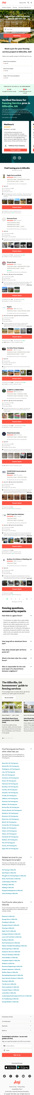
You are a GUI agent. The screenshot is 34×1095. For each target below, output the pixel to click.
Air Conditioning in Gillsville (10, 999)
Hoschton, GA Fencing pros (10, 792)
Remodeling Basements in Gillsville (12, 975)
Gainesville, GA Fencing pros (10, 766)
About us (4, 1030)
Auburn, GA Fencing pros (9, 831)
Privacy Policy (21, 1086)
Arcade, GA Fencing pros (9, 795)
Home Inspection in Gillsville (10, 987)
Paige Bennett (6, 715)
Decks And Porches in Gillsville (11, 879)
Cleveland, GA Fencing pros (10, 837)
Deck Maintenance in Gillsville (11, 943)
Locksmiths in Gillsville (9, 993)
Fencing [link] (15, 7)
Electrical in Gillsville (8, 916)
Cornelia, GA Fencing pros (9, 790)
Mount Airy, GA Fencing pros (10, 819)
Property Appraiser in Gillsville (11, 969)
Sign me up (17, 1055)
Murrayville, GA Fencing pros (10, 807)
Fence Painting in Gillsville (10, 893)
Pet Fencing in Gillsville (9, 870)
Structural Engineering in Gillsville (12, 966)
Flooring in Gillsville (8, 981)
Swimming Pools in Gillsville (10, 949)
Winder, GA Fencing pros (9, 828)
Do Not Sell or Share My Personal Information (17, 1091)
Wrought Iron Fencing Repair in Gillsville (14, 876)
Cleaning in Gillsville (8, 928)
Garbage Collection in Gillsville (11, 934)
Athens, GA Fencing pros (9, 834)
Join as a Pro (22, 3)
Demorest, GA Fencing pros (10, 816)
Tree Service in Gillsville (9, 984)
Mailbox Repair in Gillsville (10, 972)
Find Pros (17, 36)
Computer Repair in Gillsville (10, 990)
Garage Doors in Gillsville (9, 919)
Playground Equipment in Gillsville (12, 890)
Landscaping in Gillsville (9, 882)
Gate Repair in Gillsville (9, 873)
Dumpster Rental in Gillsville (10, 925)
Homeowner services (7, 1017)
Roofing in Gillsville (8, 940)
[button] (4, 201)
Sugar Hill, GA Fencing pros (10, 848)
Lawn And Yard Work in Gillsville (11, 937)
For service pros (6, 1021)
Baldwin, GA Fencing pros (9, 804)
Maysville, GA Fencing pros (10, 763)
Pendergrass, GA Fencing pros (11, 769)
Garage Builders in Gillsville (10, 1002)
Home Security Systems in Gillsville (12, 978)
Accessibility (17, 1089)
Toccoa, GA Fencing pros (9, 846)
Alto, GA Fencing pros (8, 775)
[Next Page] (31, 599)
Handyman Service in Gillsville (11, 952)
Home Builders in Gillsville (10, 957)
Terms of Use (12, 1086)
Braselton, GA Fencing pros (10, 787)
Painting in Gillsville (8, 884)
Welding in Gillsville (8, 887)
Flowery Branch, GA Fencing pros (12, 810)
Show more (29, 285)
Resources (4, 1026)
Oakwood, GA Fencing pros (10, 784)
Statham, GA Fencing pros (10, 840)
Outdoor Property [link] (6, 7)
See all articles (9, 697)
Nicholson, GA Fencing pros (10, 813)
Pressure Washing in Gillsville (11, 954)
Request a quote (15, 150)
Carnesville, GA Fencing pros (10, 825)
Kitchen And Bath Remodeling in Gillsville (14, 946)
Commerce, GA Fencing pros (10, 778)
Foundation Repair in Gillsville (11, 960)
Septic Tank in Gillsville (9, 931)
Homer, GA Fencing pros (9, 781)
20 (26, 599)
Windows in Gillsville (8, 963)
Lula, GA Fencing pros (8, 772)
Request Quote (17, 207)
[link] (5, 145)
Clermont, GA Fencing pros (10, 801)
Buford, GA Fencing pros (9, 822)
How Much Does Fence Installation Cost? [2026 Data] (10, 720)
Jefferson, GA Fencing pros (10, 798)
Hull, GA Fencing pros (8, 843)
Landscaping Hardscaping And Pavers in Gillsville (17, 996)
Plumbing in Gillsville (8, 922)
